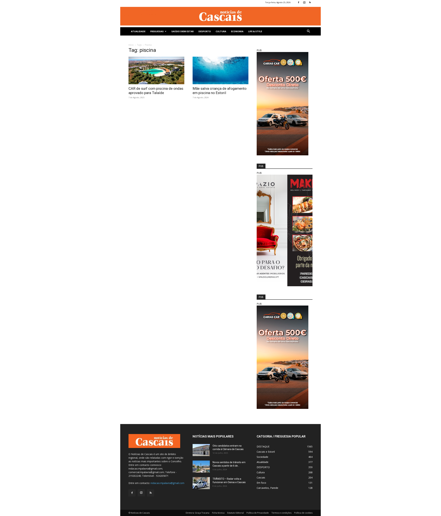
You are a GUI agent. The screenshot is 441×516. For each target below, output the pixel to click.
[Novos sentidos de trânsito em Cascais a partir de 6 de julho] (201, 467)
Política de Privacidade (258, 512)
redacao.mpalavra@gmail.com (167, 483)
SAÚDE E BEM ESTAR (182, 31)
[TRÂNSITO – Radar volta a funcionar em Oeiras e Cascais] (201, 483)
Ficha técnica (218, 512)
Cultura (221, 31)
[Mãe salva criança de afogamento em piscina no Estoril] (220, 70)
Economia (237, 31)
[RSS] (309, 2)
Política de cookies (303, 512)
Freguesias (157, 31)
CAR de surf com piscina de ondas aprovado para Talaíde (156, 90)
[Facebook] (298, 2)
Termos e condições (281, 512)
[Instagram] (304, 2)
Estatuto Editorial (235, 512)
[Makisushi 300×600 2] (284, 285)
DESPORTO (204, 31)
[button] (308, 31)
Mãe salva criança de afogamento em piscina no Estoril (220, 90)
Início (131, 44)
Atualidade (138, 31)
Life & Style (255, 31)
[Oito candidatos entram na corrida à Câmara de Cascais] (201, 450)
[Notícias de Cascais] (220, 16)
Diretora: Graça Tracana (197, 512)
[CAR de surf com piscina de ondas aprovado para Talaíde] (156, 70)
